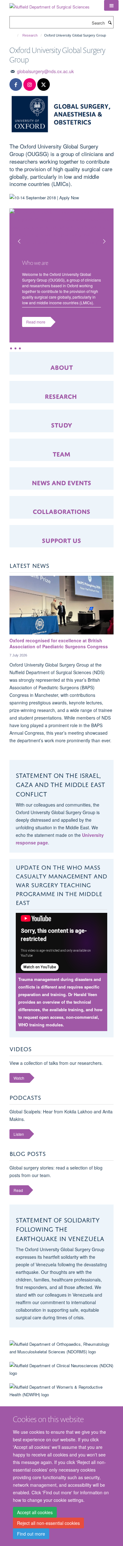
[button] (111, 5)
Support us (61, 540)
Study (61, 424)
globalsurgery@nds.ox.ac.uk (45, 71)
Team (61, 453)
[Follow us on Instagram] (29, 85)
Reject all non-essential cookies (48, 1523)
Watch (19, 1078)
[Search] (109, 22)
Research (30, 35)
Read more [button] (35, 321)
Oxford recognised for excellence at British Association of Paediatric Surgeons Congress (58, 643)
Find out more (31, 1534)
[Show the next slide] (107, 237)
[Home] (15, 35)
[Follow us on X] (43, 85)
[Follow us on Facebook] (15, 85)
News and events (61, 482)
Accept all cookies (35, 1512)
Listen (19, 1134)
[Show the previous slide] (15, 237)
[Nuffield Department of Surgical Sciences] (49, 5)
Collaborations (61, 511)
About (61, 366)
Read (18, 1190)
